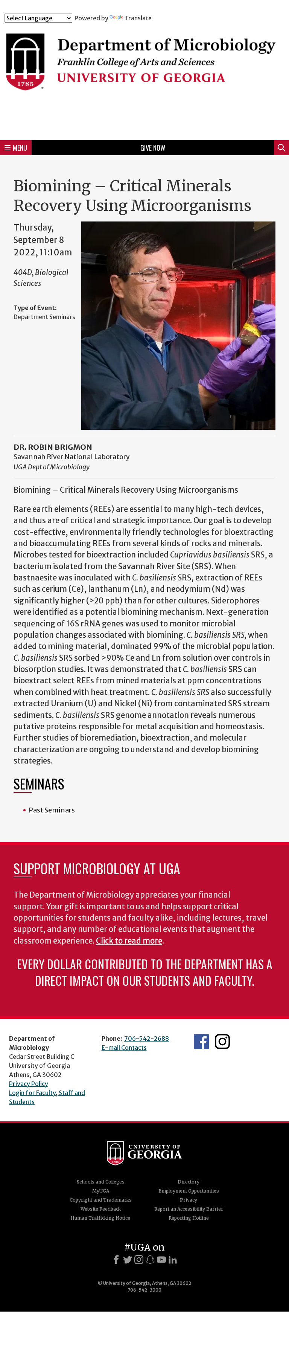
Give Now (152, 148)
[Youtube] (161, 1259)
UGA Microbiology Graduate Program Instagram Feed (222, 1041)
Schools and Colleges (101, 1182)
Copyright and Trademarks (101, 1200)
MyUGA (100, 1191)
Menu (20, 148)
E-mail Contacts (124, 1047)
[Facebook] (116, 1259)
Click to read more (129, 941)
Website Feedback (101, 1209)
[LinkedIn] (172, 1259)
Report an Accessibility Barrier (188, 1209)
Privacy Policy (28, 1083)
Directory (188, 1182)
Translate (138, 18)
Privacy (188, 1200)
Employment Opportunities (188, 1191)
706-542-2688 (146, 1038)
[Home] (144, 78)
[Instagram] (138, 1259)
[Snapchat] (150, 1259)
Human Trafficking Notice (100, 1218)
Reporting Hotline (189, 1218)
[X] (127, 1259)
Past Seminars (52, 810)
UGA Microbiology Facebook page (201, 1041)
